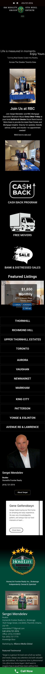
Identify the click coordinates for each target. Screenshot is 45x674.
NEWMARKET (22, 378)
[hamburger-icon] (22, 16)
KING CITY (22, 399)
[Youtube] (13, 3)
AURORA (22, 360)
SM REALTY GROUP (10, 9)
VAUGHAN (22, 369)
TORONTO (22, 348)
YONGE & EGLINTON (22, 417)
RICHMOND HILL (22, 330)
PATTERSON (22, 408)
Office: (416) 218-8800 (11, 634)
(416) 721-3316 (8, 485)
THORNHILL (22, 320)
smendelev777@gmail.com (13, 628)
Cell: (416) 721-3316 (10, 631)
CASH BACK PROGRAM (22, 202)
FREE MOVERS (22, 235)
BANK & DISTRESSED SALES (22, 267)
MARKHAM (23, 387)
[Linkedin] (17, 3)
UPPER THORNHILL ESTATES (22, 339)
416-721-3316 (27, 3)
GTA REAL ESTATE (31, 9)
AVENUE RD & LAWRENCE (22, 427)
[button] (3, 296)
